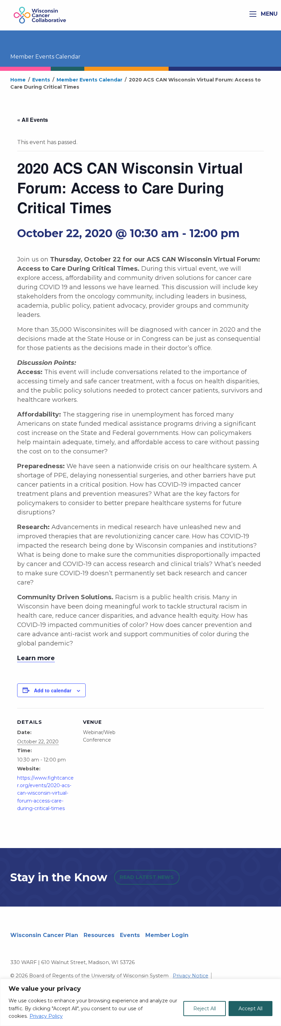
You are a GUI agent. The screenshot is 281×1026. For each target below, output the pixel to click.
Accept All (250, 1008)
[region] (140, 1002)
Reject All (204, 1008)
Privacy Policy (46, 1016)
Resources (99, 935)
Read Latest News (147, 877)
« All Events (32, 120)
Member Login (166, 935)
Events (130, 935)
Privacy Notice (190, 976)
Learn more (36, 658)
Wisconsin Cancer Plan (44, 935)
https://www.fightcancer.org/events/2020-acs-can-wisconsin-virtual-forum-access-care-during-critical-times (45, 793)
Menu (268, 14)
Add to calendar (52, 690)
